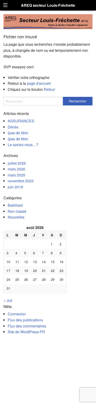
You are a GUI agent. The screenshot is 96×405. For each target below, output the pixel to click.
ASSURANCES (21, 121)
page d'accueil (39, 83)
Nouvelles (16, 217)
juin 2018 (15, 186)
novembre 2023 (21, 180)
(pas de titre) (18, 132)
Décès (13, 127)
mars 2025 (16, 175)
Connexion (17, 314)
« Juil (7, 300)
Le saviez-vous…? (23, 144)
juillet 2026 (17, 163)
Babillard (15, 205)
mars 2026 (16, 169)
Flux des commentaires (27, 326)
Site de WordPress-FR (26, 331)
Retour (49, 89)
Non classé (17, 211)
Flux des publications (25, 320)
